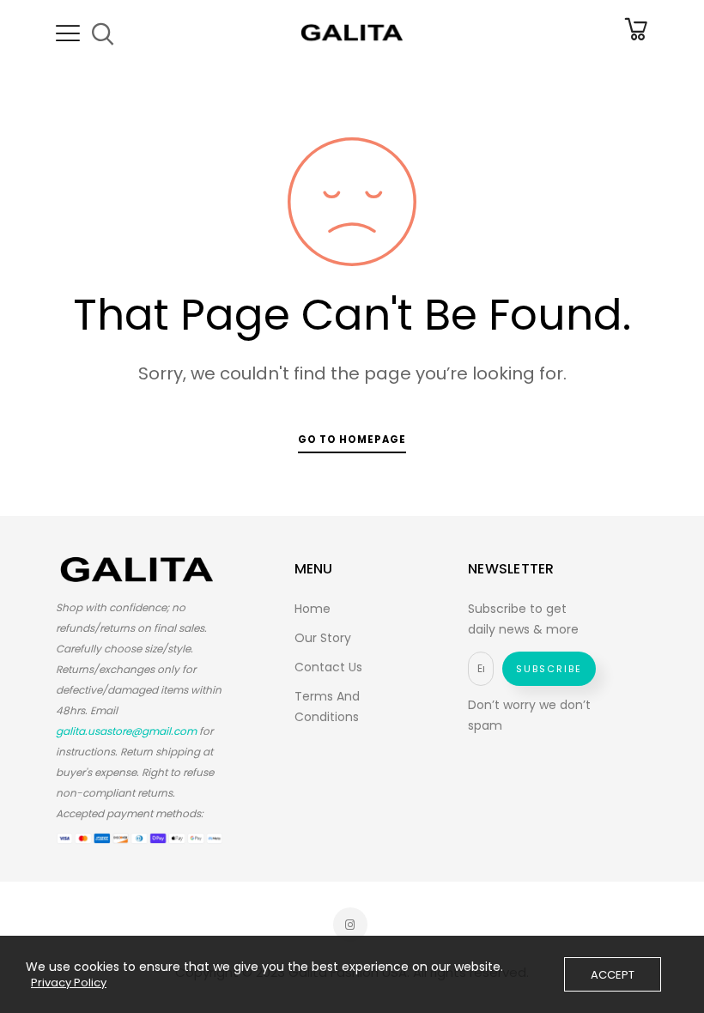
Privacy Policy (68, 983)
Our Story (322, 637)
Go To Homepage (352, 439)
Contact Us (328, 667)
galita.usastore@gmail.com (126, 731)
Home (312, 608)
